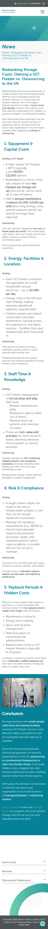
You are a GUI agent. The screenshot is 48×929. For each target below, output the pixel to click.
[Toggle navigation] (42, 11)
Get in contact (10, 807)
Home (5, 52)
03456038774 (35, 4)
